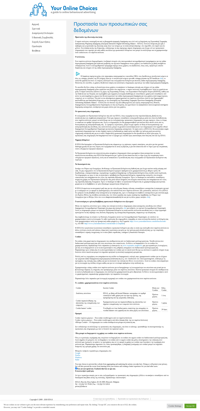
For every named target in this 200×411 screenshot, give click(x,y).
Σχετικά (36, 28)
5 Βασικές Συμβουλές (42, 37)
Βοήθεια (36, 50)
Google (77, 353)
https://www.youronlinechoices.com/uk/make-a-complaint (104, 224)
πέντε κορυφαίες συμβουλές (132, 245)
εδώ (161, 78)
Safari (77, 360)
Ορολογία (37, 46)
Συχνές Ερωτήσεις (41, 41)
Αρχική (35, 24)
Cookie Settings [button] (175, 406)
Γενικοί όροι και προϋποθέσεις (104, 399)
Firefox (77, 355)
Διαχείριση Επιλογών (42, 33)
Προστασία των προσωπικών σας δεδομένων (133, 399)
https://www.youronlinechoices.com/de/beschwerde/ (148, 221)
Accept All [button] (190, 406)
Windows (78, 357)
